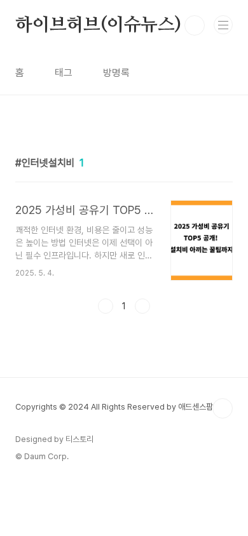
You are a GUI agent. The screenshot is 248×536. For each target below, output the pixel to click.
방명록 (116, 73)
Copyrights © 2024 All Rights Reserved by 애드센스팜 (114, 407)
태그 (63, 73)
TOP (222, 408)
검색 (194, 25)
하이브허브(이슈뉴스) (98, 25)
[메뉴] (223, 24)
